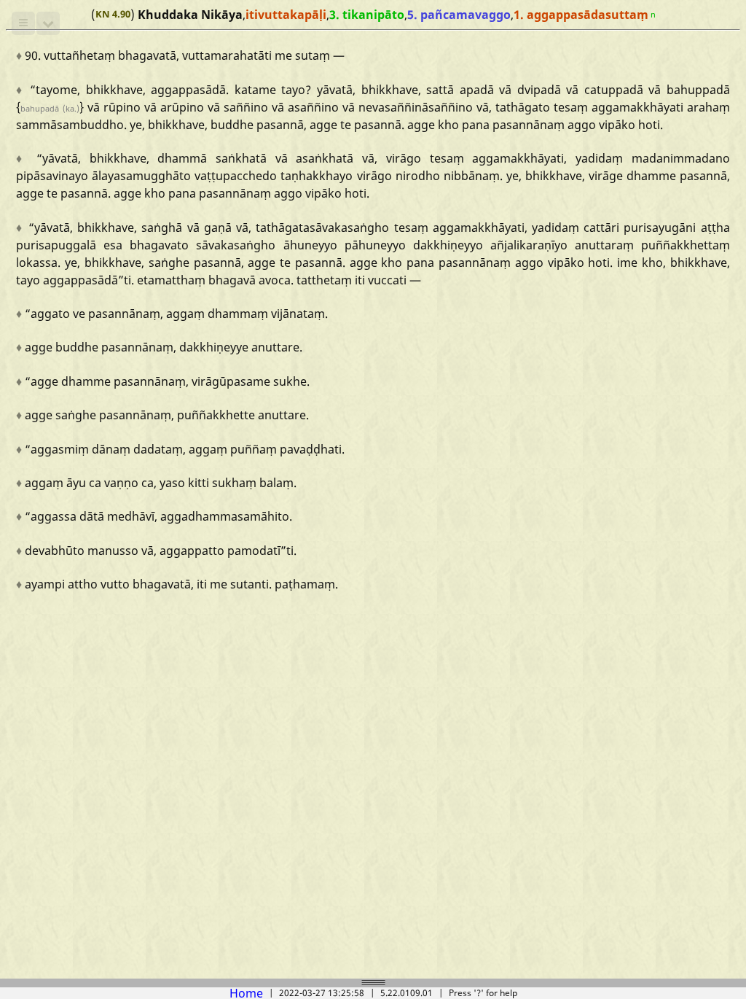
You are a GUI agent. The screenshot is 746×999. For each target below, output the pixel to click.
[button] (23, 23)
